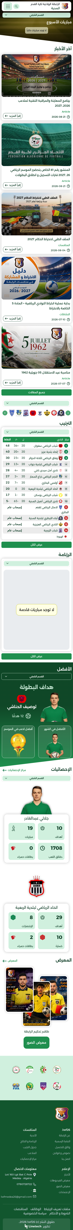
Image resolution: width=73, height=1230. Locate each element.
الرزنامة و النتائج (28, 1141)
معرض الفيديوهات (60, 1180)
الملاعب (32, 1153)
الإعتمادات (64, 1192)
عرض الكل (36, 544)
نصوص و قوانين (61, 1153)
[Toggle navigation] (8, 6)
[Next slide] (4, 412)
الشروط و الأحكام (59, 1213)
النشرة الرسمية (62, 1141)
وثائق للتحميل (62, 1147)
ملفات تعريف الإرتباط (57, 1209)
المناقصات (21, 1209)
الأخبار (67, 1174)
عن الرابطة (64, 1135)
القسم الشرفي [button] (36, 15)
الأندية (33, 1135)
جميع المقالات (36, 392)
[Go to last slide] (68, 412)
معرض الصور (36, 1043)
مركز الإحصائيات (16, 770)
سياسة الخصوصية (34, 1213)
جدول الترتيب (29, 1147)
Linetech (35, 1226)
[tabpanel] (36, 485)
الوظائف (35, 1209)
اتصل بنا (66, 1158)
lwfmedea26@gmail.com (16, 1196)
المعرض (12, 960)
